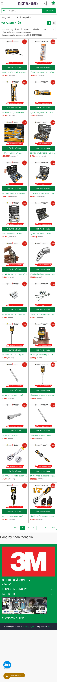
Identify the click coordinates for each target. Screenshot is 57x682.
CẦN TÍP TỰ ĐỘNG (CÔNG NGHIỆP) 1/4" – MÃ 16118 (43, 476)
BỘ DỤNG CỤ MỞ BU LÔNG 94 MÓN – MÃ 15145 (14, 193)
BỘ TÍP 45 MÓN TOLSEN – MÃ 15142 (42, 193)
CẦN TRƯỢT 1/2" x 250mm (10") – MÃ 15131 (43, 314)
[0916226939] (7, 676)
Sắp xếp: (36, 29)
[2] (53, 528)
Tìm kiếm (49, 10)
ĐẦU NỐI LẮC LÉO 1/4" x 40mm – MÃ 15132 (14, 314)
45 (46, 528)
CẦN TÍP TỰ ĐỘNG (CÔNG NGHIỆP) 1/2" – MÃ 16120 (14, 476)
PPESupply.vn (28, 626)
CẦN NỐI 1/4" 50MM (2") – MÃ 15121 (41, 436)
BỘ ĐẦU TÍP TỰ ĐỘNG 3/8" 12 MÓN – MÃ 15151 (14, 113)
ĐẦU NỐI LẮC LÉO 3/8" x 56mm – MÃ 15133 (43, 274)
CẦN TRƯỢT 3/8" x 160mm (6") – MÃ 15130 (14, 355)
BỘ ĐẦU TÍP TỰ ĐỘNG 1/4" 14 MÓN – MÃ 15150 (43, 113)
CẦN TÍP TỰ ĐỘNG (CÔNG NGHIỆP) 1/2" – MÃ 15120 (43, 516)
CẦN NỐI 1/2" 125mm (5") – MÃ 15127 (42, 395)
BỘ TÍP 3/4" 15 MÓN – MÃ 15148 (12, 153)
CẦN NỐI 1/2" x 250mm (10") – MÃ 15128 (14, 395)
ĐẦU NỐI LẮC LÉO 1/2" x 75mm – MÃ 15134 (14, 274)
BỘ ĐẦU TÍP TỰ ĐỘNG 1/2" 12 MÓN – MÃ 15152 (43, 72)
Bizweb (51, 626)
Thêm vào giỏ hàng (14, 67)
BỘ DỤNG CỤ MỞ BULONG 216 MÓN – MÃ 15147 (43, 153)
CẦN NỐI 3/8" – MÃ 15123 (10, 436)
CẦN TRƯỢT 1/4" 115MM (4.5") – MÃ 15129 (43, 355)
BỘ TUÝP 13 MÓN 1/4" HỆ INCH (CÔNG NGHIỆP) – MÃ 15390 (14, 72)
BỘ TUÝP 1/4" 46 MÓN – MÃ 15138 (41, 234)
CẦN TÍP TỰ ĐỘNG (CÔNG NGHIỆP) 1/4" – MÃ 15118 (14, 516)
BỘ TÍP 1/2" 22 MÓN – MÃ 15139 (12, 234)
